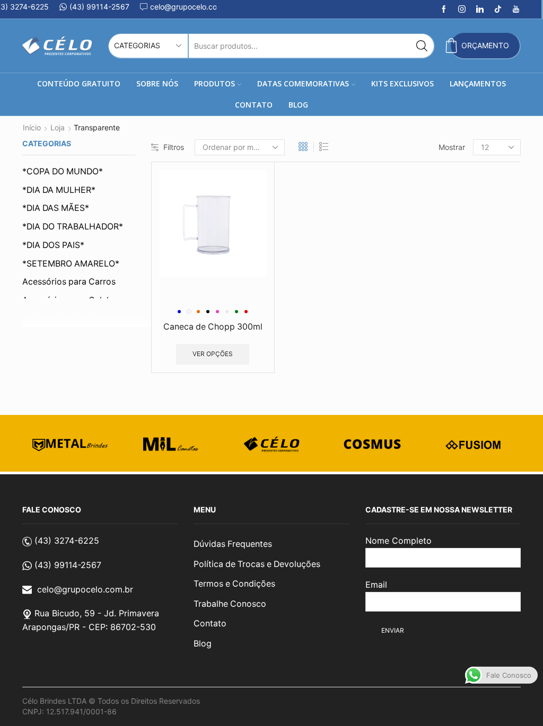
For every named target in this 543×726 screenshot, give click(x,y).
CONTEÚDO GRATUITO (78, 83)
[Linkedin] (480, 9)
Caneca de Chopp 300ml (212, 327)
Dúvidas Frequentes (233, 544)
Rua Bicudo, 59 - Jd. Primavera (96, 613)
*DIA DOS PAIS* (53, 245)
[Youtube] (516, 9)
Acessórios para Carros (69, 282)
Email (376, 584)
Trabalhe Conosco (230, 604)
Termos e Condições (234, 584)
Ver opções (212, 354)
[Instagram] (462, 9)
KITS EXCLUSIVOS (402, 83)
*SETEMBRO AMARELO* (70, 264)
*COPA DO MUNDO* (62, 171)
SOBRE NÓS (157, 83)
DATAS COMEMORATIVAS (303, 83)
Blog (203, 644)
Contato (210, 623)
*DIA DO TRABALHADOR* (72, 227)
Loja (57, 127)
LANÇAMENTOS (478, 83)
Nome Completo (398, 540)
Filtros (173, 147)
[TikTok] (498, 9)
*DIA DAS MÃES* (55, 208)
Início (32, 127)
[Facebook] (444, 9)
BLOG (298, 105)
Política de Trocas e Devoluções (257, 564)
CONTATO (254, 105)
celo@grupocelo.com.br (85, 589)
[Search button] (422, 46)
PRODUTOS (214, 83)
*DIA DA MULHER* (58, 190)
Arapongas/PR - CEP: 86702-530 (89, 627)
